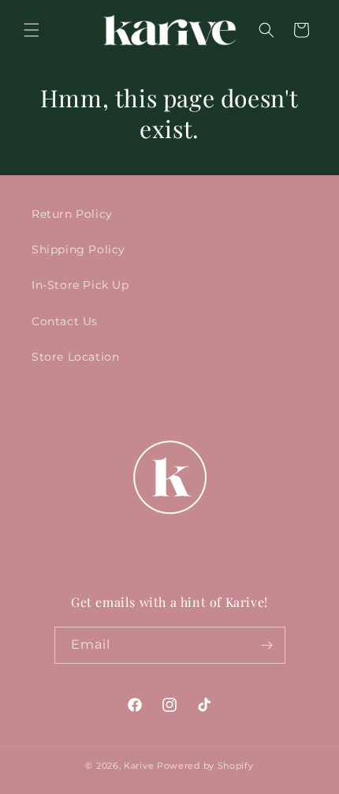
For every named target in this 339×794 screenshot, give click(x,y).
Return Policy (72, 214)
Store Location (75, 357)
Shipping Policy (78, 249)
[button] (31, 30)
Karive (139, 765)
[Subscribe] (267, 645)
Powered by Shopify (205, 765)
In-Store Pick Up (80, 285)
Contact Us (65, 321)
